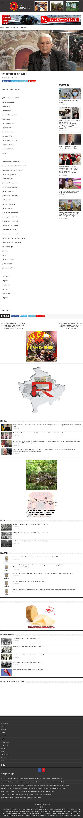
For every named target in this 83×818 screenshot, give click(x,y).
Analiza (3, 732)
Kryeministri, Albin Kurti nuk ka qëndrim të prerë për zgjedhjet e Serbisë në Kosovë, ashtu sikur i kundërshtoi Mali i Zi (69, 325)
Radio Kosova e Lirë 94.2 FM (42, 804)
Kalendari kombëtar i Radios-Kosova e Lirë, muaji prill (28, 669)
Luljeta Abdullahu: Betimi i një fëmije (68, 101)
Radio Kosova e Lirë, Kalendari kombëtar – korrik (27, 646)
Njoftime (3, 761)
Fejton (2, 751)
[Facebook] (39, 770)
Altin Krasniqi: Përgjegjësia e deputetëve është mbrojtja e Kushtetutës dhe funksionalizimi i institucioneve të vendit (33, 788)
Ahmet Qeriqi (5, 754)
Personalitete (4, 745)
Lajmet (3, 726)
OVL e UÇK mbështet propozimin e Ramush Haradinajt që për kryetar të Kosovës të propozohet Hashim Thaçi (32, 782)
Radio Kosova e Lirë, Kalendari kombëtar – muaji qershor (29, 655)
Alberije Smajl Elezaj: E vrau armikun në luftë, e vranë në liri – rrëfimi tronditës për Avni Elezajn (39, 433)
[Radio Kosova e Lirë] (41, 6)
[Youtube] (43, 770)
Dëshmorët (4, 729)
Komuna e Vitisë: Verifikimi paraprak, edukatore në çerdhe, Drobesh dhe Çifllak (35, 557)
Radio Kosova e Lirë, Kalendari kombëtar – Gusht (27, 638)
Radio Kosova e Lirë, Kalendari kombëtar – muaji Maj (28, 662)
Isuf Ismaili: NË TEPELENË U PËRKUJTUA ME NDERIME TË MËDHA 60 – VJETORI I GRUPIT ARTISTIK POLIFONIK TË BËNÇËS (69, 170)
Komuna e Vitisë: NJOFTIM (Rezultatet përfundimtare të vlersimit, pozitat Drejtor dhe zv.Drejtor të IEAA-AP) (43, 573)
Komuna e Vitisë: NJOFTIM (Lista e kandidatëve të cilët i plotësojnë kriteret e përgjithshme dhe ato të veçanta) (44, 589)
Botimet (3, 748)
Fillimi (3, 27)
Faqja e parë (4, 723)
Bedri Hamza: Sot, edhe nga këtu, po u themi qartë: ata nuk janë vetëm (21, 797)
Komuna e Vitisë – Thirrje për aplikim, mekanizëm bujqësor (29, 581)
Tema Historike (5, 742)
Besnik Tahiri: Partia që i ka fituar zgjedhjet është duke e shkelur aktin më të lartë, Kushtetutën (27, 791)
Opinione (3, 758)
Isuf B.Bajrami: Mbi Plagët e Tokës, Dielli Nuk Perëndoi (68, 147)
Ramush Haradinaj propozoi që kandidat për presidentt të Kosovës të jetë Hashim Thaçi (26, 794)
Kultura (8, 27)
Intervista (3, 736)
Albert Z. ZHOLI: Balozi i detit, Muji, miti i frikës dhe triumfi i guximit (69, 192)
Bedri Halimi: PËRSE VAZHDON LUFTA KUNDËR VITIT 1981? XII (30, 524)
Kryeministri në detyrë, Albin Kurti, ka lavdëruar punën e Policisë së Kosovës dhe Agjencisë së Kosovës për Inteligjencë (35, 785)
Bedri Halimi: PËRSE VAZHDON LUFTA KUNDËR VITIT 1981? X (30, 541)
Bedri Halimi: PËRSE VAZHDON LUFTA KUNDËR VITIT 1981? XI (30, 532)
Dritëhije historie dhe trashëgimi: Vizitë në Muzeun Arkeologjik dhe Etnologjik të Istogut (69, 214)
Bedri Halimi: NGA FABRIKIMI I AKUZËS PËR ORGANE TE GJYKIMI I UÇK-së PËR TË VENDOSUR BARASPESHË (31, 779)
